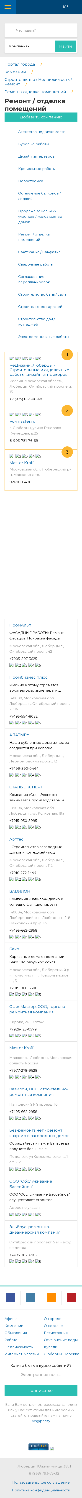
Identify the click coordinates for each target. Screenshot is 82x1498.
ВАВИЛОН (19, 891)
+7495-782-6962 (23, 1255)
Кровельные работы (37, 168)
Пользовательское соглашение (41, 1482)
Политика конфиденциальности (41, 1490)
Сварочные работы (36, 264)
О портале (53, 1326)
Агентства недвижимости (41, 132)
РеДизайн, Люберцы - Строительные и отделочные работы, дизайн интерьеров (39, 370)
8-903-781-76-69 (24, 440)
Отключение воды (61, 1340)
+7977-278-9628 (23, 1070)
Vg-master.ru (23, 421)
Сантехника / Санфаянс (39, 252)
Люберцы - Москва (61, 1354)
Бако (14, 949)
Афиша (11, 1319)
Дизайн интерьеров (36, 156)
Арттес (16, 839)
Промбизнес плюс (28, 677)
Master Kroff (22, 462)
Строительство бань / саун (42, 294)
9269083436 (20, 482)
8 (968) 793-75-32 (44, 1473)
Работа (11, 1340)
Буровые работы (33, 144)
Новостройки (30, 181)
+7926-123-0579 (23, 1029)
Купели (50, 1347)
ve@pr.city (41, 1421)
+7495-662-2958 (23, 930)
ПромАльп (20, 625)
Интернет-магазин (22, 1354)
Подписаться (41, 1390)
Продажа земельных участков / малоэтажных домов (40, 216)
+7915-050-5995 (23, 820)
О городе (53, 1319)
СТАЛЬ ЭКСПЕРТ (25, 787)
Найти (65, 46)
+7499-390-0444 (23, 768)
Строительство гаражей (40, 306)
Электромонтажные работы (43, 337)
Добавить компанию (41, 117)
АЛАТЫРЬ (19, 735)
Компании (14, 1326)
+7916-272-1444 (22, 873)
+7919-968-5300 (23, 988)
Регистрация (56, 1333)
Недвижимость (19, 1347)
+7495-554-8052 (23, 716)
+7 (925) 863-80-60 (26, 399)
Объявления (16, 1333)
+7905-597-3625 (23, 659)
